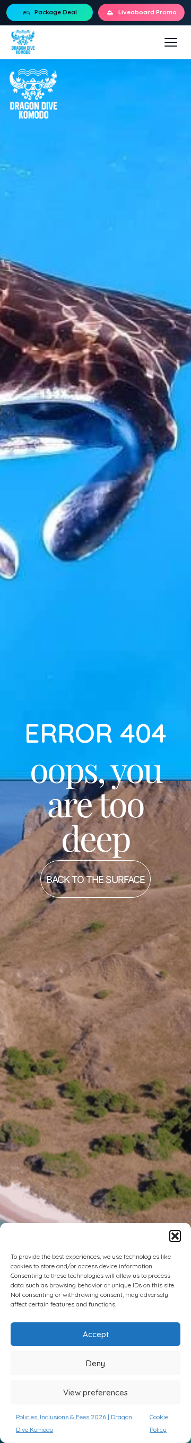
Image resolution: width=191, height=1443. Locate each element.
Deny (95, 1363)
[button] (175, 1236)
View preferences (95, 1392)
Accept (96, 1334)
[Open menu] (171, 42)
